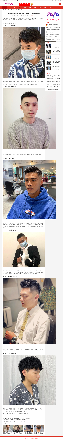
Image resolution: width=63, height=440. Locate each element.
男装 (9, 7)
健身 (35, 7)
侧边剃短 (12, 418)
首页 (4, 7)
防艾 (40, 7)
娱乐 (45, 7)
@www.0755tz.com (32, 15)
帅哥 (20, 7)
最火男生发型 (24, 418)
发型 (14, 7)
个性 (10, 418)
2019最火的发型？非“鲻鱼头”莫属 (52, 24)
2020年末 (7, 418)
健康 (30, 7)
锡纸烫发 (30, 418)
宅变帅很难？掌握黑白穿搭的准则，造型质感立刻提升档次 (56, 62)
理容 (50, 7)
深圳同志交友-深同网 (28, 438)
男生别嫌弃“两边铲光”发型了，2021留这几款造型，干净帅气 (16, 421)
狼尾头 (28, 418)
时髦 (19, 418)
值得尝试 (15, 418)
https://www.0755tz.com (36, 438)
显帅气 (21, 418)
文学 (25, 7)
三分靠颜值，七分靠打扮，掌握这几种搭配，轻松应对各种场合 (56, 51)
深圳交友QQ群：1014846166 (56, 0)
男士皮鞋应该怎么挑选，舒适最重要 (52, 89)
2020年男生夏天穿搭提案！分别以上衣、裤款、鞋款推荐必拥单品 (56, 57)
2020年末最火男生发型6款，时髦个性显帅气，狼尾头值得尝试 (16, 9)
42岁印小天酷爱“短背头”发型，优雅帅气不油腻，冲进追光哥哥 (16, 419)
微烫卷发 (17, 418)
